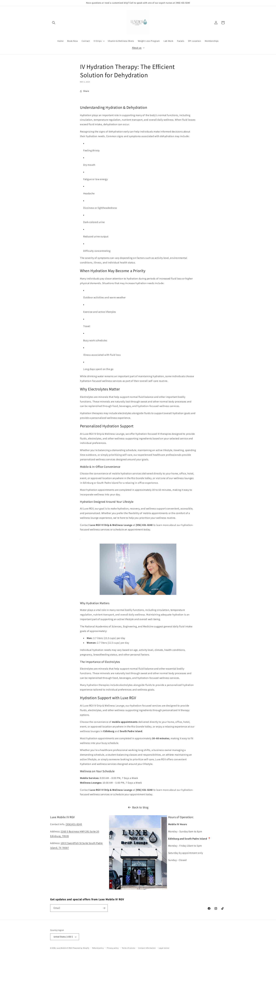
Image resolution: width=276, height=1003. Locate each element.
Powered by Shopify (81, 948)
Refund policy (98, 948)
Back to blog (140, 807)
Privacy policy (113, 948)
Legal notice (164, 948)
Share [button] (86, 91)
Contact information (147, 948)
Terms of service (128, 948)
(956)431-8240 (74, 824)
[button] (53, 22)
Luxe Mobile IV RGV (65, 948)
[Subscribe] (103, 908)
